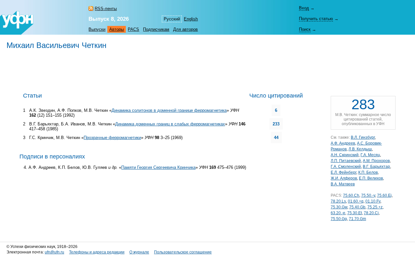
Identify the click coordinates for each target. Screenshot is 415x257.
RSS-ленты (106, 8)
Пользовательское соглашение (183, 252)
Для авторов (185, 29)
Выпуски (97, 29)
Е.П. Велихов (371, 178)
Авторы (116, 29)
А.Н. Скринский (345, 155)
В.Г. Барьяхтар (376, 166)
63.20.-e (338, 213)
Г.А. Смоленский (346, 166)
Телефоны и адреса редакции (96, 252)
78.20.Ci (371, 213)
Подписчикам (156, 29)
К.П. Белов (368, 172)
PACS (133, 29)
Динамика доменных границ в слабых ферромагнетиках (170, 124)
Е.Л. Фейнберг (343, 172)
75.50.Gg (339, 218)
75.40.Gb (357, 207)
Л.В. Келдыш (360, 149)
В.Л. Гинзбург (363, 137)
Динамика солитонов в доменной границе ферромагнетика (169, 110)
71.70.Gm (357, 218)
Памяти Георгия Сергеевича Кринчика (158, 167)
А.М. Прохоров (376, 160)
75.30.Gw (339, 207)
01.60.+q (355, 201)
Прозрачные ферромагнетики (112, 137)
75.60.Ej (384, 195)
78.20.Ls (338, 201)
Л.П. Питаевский (346, 160)
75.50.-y (368, 195)
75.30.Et (354, 213)
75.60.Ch (351, 195)
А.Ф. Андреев (343, 143)
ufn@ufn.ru (54, 252)
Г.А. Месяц (370, 155)
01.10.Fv (372, 201)
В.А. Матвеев (343, 184)
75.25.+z (375, 207)
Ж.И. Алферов (344, 178)
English (191, 19)
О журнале (139, 252)
